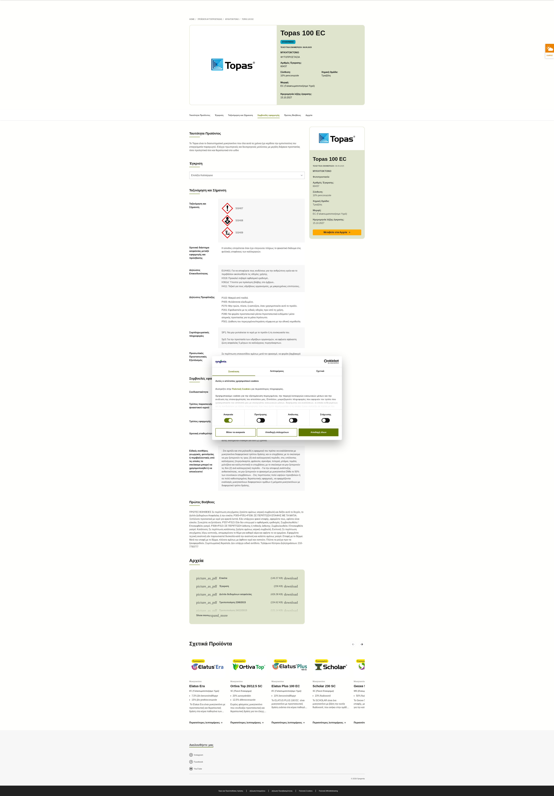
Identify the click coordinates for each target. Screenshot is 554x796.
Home (191, 19)
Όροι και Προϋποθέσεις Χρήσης (231, 791)
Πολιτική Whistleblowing (328, 791)
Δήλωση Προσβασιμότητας (282, 791)
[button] (337, 232)
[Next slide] (362, 644)
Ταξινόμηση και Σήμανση (240, 115)
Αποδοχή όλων (318, 432)
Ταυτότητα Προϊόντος (199, 115)
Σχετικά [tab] (320, 371)
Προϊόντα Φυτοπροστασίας (210, 19)
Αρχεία (309, 115)
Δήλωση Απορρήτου (257, 791)
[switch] (261, 420)
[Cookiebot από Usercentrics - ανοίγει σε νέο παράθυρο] (326, 361)
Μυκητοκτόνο (232, 19)
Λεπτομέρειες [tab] (277, 371)
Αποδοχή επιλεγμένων (277, 432)
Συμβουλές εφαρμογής (269, 115)
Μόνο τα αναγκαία (235, 432)
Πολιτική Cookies (241, 389)
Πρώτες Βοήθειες (292, 115)
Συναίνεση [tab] (233, 371)
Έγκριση (219, 115)
